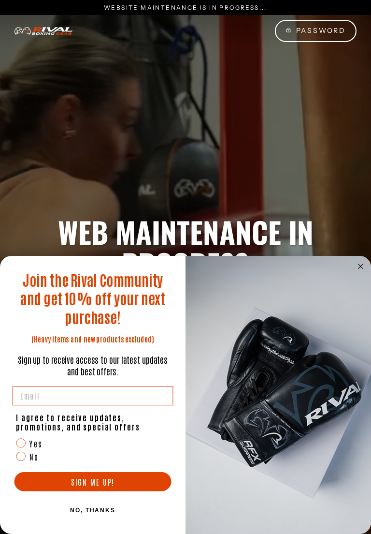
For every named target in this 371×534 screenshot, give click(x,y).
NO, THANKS (92, 510)
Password (321, 30)
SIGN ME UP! (93, 482)
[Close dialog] (361, 266)
